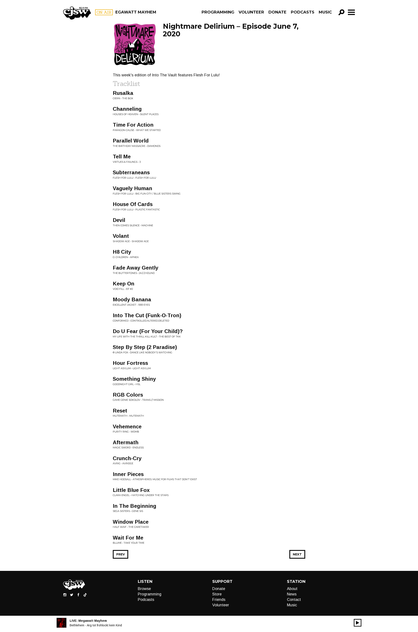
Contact (294, 599)
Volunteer (251, 12)
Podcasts (302, 12)
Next (297, 554)
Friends (218, 599)
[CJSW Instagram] (65, 594)
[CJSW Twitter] (71, 594)
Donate (277, 12)
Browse (144, 589)
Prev (120, 554)
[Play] (357, 623)
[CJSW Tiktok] (85, 594)
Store (217, 594)
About (292, 589)
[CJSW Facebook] (78, 594)
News (292, 594)
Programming (218, 12)
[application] (357, 623)
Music (325, 12)
